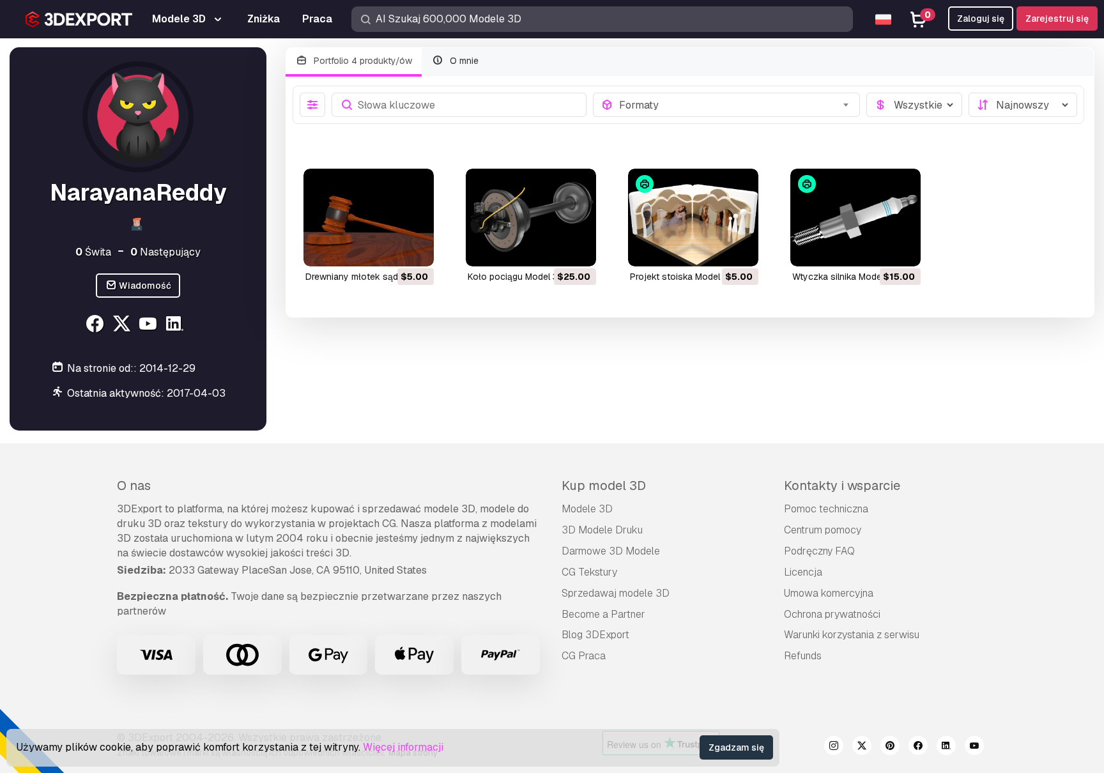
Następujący (165, 252)
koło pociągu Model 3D (516, 276)
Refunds (803, 655)
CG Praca (584, 655)
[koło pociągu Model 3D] (531, 217)
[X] (123, 325)
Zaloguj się (980, 18)
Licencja (803, 572)
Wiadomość (144, 285)
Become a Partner (603, 614)
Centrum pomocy (822, 530)
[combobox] (736, 105)
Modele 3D (587, 509)
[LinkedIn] (176, 325)
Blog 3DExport (595, 634)
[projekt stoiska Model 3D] (693, 217)
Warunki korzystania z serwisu (851, 634)
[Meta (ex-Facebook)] (918, 747)
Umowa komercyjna (828, 593)
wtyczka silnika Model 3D (845, 276)
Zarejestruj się (1057, 18)
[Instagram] (834, 747)
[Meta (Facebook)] (96, 325)
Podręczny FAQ (819, 551)
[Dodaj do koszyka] (389, 248)
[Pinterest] (890, 747)
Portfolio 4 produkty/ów (361, 60)
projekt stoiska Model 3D (682, 276)
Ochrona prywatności (832, 614)
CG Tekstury (589, 572)
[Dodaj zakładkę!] (415, 248)
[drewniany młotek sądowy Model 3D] (368, 217)
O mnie (463, 60)
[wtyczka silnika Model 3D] (855, 217)
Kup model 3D (604, 485)
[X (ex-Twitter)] (862, 747)
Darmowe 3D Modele (611, 551)
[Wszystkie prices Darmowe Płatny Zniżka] (914, 105)
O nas (134, 485)
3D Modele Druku (602, 530)
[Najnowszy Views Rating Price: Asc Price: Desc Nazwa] (1023, 105)
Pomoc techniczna (826, 509)
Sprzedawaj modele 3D (616, 593)
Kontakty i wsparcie (842, 485)
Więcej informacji (403, 747)
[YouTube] (150, 325)
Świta (93, 252)
